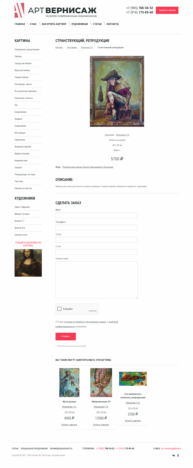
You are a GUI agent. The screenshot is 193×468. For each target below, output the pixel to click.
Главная (20, 24)
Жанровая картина (23, 146)
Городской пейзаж (23, 63)
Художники (72, 47)
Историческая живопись (26, 91)
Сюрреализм (20, 112)
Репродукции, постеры (25, 174)
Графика (18, 119)
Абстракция (20, 132)
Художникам (79, 24)
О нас (33, 24)
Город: (58, 234)
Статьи (97, 24)
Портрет (18, 167)
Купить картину (69, 424)
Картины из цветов (23, 188)
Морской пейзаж (22, 70)
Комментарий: (62, 258)
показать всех (21, 234)
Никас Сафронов (22, 207)
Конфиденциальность (61, 448)
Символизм (20, 139)
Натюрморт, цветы (23, 84)
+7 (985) (139, 8)
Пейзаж (18, 56)
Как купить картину (54, 24)
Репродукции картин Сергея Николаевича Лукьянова (87, 167)
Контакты (113, 24)
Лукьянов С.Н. (87, 47)
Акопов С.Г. (20, 221)
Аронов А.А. (20, 227)
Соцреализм (20, 126)
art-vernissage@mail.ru (171, 448)
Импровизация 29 (101, 401)
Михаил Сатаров (22, 214)
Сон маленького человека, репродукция (133, 396)
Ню (16, 105)
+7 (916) (139, 12)
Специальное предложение (27, 49)
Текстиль (19, 181)
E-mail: (58, 246)
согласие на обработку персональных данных (85, 322)
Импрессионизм (22, 153)
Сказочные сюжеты (24, 98)
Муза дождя (69, 401)
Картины (59, 47)
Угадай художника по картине (28, 244)
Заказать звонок (167, 10)
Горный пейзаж (21, 77)
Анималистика (21, 160)
